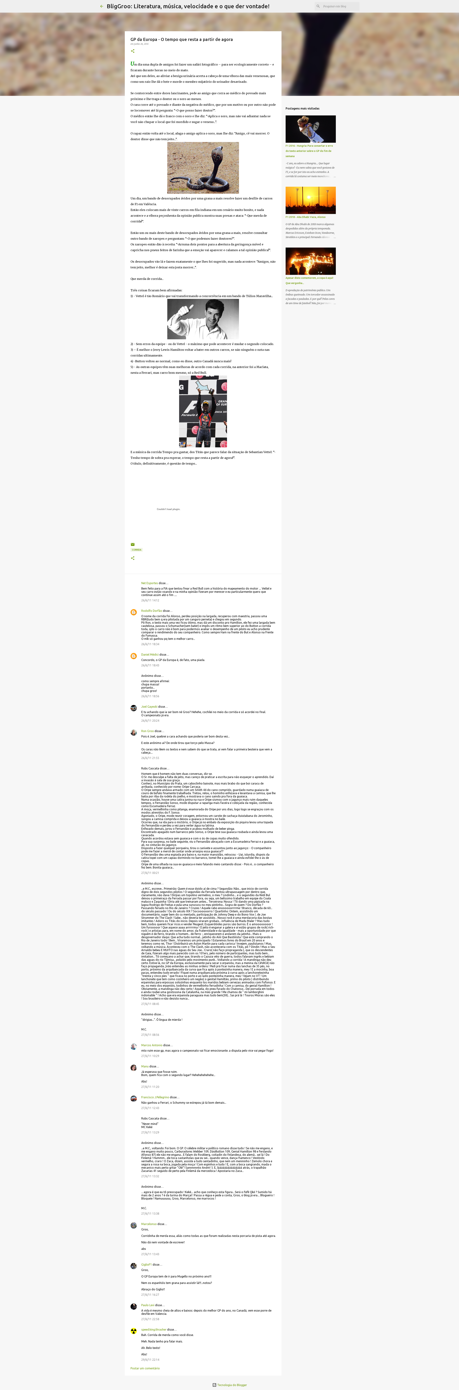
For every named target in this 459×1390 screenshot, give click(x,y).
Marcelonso (149, 1224)
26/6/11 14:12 (150, 600)
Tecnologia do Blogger (232, 1385)
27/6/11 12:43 (150, 1108)
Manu (145, 1066)
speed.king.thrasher (153, 1329)
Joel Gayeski (149, 706)
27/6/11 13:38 (150, 1213)
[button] (133, 51)
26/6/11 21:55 (150, 758)
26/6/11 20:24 (150, 720)
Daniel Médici (150, 654)
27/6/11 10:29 (150, 1056)
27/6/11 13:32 (150, 1176)
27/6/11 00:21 (150, 872)
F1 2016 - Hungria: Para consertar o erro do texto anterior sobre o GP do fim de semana (309, 151)
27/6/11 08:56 (150, 1034)
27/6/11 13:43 (150, 1254)
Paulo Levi (147, 1305)
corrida (136, 550)
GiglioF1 (146, 1264)
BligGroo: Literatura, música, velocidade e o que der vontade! (188, 6)
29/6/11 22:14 (150, 1359)
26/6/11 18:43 (150, 665)
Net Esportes (149, 583)
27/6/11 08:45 (150, 1003)
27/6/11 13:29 (150, 1132)
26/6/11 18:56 (150, 696)
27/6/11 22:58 (150, 1319)
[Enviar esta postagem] (133, 546)
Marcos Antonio (151, 1045)
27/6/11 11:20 (150, 1086)
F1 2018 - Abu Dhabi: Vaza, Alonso (306, 217)
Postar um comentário (145, 1368)
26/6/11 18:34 (150, 644)
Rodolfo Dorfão (151, 610)
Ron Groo (147, 731)
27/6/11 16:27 (150, 1294)
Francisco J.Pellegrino (155, 1097)
